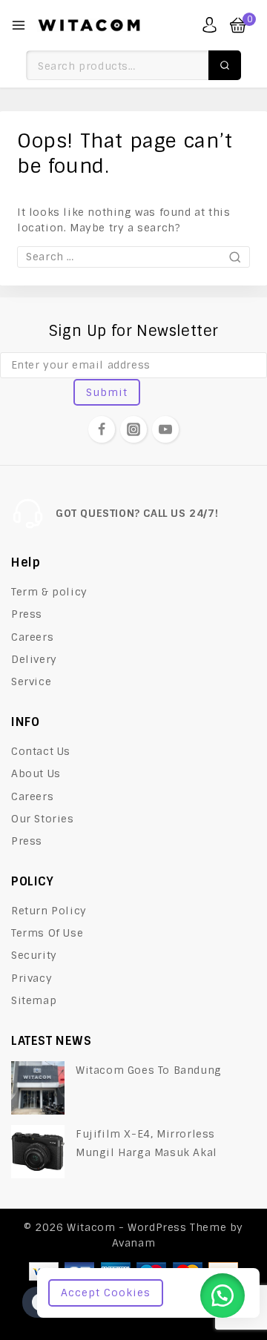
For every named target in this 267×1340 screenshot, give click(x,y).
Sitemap (33, 1000)
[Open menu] (18, 25)
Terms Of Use (47, 933)
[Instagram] (133, 429)
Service (31, 681)
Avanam (134, 1243)
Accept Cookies (106, 1292)
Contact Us (40, 751)
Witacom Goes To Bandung (149, 1070)
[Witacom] (89, 25)
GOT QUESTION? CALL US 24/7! (137, 513)
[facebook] (101, 429)
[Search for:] (133, 256)
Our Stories (42, 818)
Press (26, 614)
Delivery (34, 659)
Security (34, 955)
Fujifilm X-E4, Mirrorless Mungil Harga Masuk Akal (146, 1143)
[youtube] (165, 429)
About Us (36, 773)
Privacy (31, 978)
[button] (222, 1295)
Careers (32, 637)
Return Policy (49, 910)
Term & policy (49, 591)
